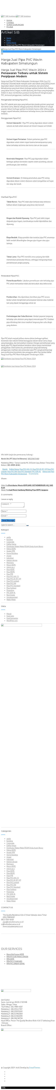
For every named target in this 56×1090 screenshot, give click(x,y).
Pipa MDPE (11, 572)
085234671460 (33, 459)
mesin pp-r (11, 567)
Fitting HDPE (11, 549)
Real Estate (11, 595)
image (9, 556)
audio (9, 537)
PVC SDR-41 (36, 471)
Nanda (4, 469)
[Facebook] (1, 483)
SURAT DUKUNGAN (15, 24)
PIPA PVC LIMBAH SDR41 (16, 963)
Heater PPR (11, 551)
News (9, 40)
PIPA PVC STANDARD (14, 961)
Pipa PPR (10, 574)
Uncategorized (12, 597)
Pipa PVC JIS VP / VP (39, 469)
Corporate (10, 542)
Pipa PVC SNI (12, 471)
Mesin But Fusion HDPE (15, 954)
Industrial (10, 558)
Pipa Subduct (11, 588)
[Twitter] (3, 483)
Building (10, 539)
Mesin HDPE (11, 565)
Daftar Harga (11, 43)
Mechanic (10, 563)
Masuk (9, 614)
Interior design (12, 560)
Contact (10, 22)
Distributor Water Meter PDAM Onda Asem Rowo (25, 546)
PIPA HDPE (10, 959)
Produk (10, 27)
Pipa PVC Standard (24, 471)
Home (9, 20)
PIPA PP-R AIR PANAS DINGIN (17, 957)
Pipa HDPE (10, 569)
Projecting (10, 590)
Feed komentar (12, 618)
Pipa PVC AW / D (26, 469)
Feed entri (10, 616)
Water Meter (11, 599)
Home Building (12, 553)
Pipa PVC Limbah (13, 581)
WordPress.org (12, 621)
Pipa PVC (47, 81)
